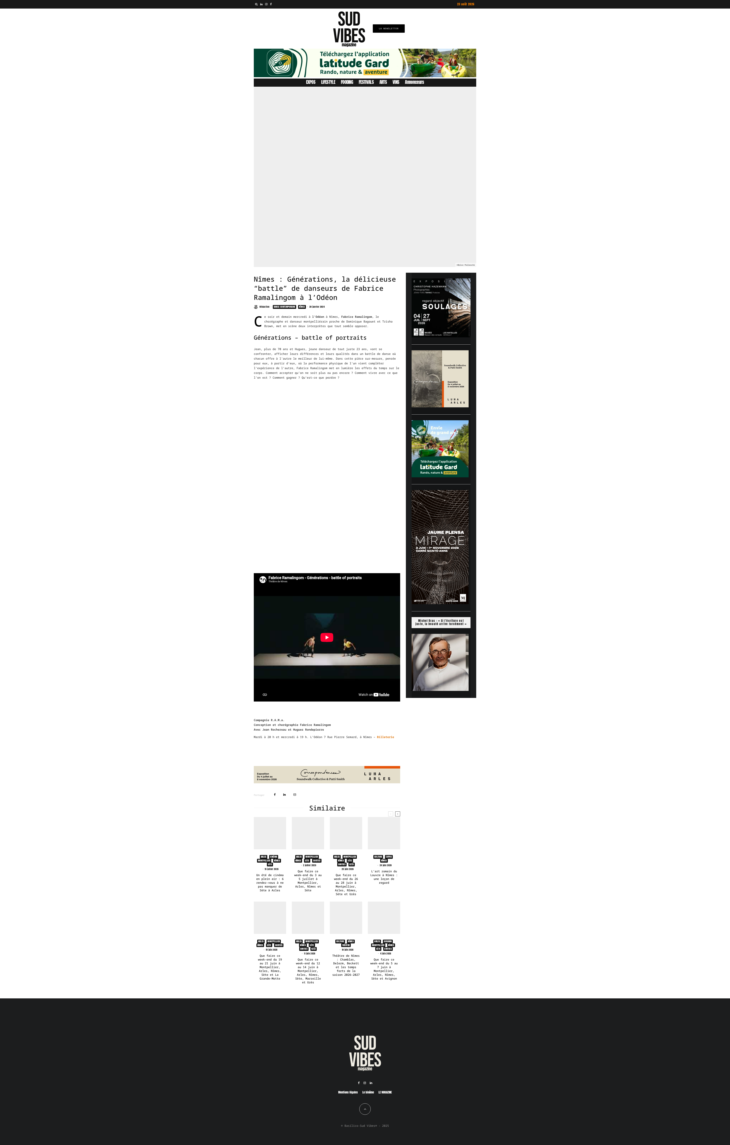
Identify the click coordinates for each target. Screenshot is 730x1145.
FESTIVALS (366, 82)
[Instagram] (266, 4)
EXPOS (311, 82)
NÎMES (302, 306)
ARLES (264, 856)
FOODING (347, 82)
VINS (396, 82)
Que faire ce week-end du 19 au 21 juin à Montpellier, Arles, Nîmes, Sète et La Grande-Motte (270, 967)
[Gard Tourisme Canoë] (365, 76)
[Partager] (275, 794)
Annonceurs (414, 82)
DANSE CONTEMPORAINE (284, 306)
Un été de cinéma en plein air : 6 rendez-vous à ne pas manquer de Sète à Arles (270, 882)
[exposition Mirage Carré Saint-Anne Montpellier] (440, 603)
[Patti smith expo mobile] (440, 406)
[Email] (294, 794)
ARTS (383, 82)
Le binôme (368, 1092)
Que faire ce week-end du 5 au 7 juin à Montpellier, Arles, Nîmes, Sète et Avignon (384, 968)
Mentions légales (348, 1092)
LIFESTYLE (328, 82)
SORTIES (317, 860)
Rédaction (264, 306)
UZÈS (351, 864)
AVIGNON (388, 941)
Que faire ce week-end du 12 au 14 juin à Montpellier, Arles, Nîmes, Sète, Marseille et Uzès (308, 970)
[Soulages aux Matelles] (441, 336)
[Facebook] (271, 4)
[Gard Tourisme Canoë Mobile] (440, 476)
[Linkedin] (261, 4)
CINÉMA (273, 856)
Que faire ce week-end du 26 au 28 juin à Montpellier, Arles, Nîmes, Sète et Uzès (346, 884)
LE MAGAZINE (385, 1092)
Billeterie (385, 737)
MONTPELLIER (264, 860)
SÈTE (270, 864)
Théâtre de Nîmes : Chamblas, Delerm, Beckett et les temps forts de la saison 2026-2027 (346, 965)
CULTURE (378, 856)
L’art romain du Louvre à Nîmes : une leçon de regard (384, 876)
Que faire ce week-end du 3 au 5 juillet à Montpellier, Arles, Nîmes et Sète (308, 880)
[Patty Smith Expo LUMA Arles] (327, 782)
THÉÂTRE (346, 945)
